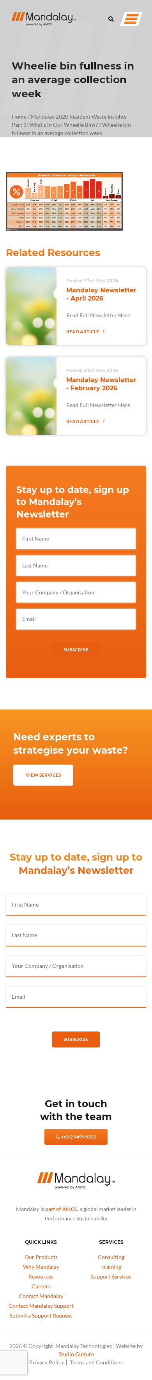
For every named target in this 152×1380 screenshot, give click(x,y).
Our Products (41, 1257)
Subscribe (76, 650)
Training (111, 1266)
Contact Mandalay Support (41, 1305)
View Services (43, 775)
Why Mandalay (41, 1266)
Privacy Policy (46, 1362)
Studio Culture (76, 1354)
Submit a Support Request (41, 1315)
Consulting (111, 1257)
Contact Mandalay (41, 1296)
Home (19, 116)
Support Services (111, 1276)
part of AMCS (61, 1210)
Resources (40, 1276)
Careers (41, 1286)
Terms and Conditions (96, 1362)
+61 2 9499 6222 (78, 1137)
